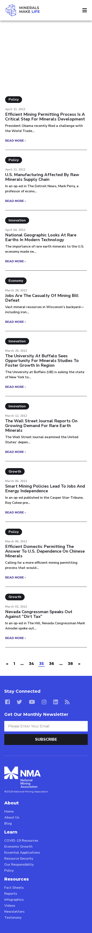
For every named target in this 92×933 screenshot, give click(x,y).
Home (9, 811)
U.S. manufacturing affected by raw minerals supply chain (42, 177)
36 (51, 663)
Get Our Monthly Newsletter (36, 714)
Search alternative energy (42, 30)
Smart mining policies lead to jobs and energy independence (45, 488)
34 (31, 663)
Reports (10, 893)
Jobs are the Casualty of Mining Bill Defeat (42, 298)
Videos (9, 905)
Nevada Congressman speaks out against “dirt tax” (38, 614)
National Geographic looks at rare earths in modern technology (40, 237)
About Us (11, 817)
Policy (9, 870)
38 (70, 663)
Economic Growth (18, 846)
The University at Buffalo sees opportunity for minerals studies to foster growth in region (42, 361)
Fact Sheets (14, 887)
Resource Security (18, 858)
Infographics (14, 899)
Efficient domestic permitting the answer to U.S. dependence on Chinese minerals (45, 551)
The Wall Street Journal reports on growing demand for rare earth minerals (41, 426)
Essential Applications (22, 852)
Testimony (12, 917)
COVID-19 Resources (21, 840)
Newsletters (14, 911)
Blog (8, 823)
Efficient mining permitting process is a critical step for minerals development (45, 117)
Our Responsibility (19, 864)
